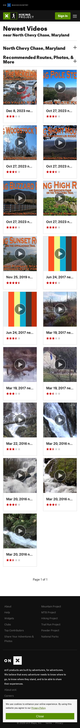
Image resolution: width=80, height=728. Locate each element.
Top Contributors (14, 630)
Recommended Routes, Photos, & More (38, 59)
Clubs (7, 624)
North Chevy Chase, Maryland (34, 47)
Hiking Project (49, 618)
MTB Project (48, 612)
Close (40, 716)
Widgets (9, 618)
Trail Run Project (50, 624)
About (7, 606)
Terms (48, 722)
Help (7, 612)
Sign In (63, 16)
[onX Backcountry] (15, 5)
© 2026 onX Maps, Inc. (29, 722)
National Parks (49, 636)
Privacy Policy (38, 708)
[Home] (20, 15)
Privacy (59, 722)
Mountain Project (51, 606)
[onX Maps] (13, 663)
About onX (10, 689)
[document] (40, 710)
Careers (9, 695)
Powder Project (50, 630)
